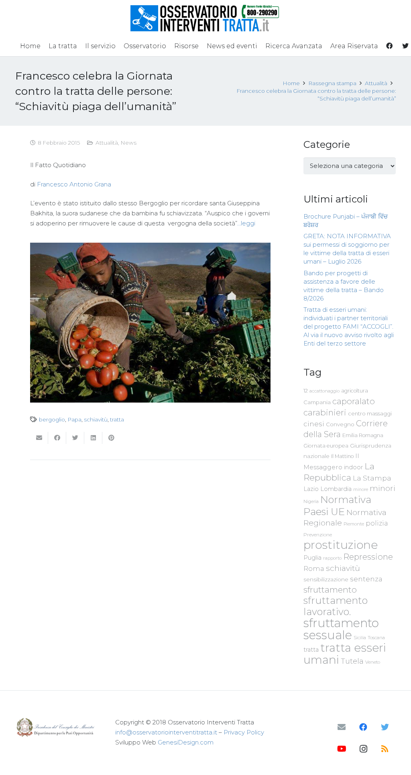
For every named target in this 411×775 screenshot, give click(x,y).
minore (360, 489)
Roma (313, 568)
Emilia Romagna (362, 435)
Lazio (311, 489)
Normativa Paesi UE (337, 505)
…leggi (246, 223)
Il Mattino (342, 456)
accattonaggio (324, 391)
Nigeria (311, 501)
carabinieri (324, 412)
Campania (317, 402)
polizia (377, 523)
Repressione (368, 557)
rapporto (332, 558)
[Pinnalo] (111, 438)
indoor (353, 467)
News (128, 142)
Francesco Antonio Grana (74, 184)
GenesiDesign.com (186, 742)
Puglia (312, 557)
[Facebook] (363, 727)
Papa (74, 419)
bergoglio (52, 419)
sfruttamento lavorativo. (335, 606)
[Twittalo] (75, 438)
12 (305, 391)
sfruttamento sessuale (341, 629)
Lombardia (336, 489)
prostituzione (340, 545)
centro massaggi (370, 413)
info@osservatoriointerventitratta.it (166, 732)
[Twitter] (385, 727)
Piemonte (354, 524)
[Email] (342, 727)
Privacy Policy (244, 732)
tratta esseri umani (344, 654)
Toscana (376, 637)
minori (382, 488)
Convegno (340, 424)
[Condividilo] (57, 438)
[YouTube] (342, 749)
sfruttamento (330, 590)
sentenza (366, 579)
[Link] (205, 18)
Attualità (107, 142)
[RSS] (385, 749)
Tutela (352, 661)
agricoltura (354, 391)
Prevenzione (317, 535)
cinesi (313, 423)
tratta (117, 419)
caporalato (353, 401)
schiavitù (96, 419)
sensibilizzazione (325, 579)
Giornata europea (325, 446)
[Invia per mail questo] (39, 438)
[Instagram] (363, 749)
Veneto (372, 662)
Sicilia (360, 637)
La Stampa (372, 478)
